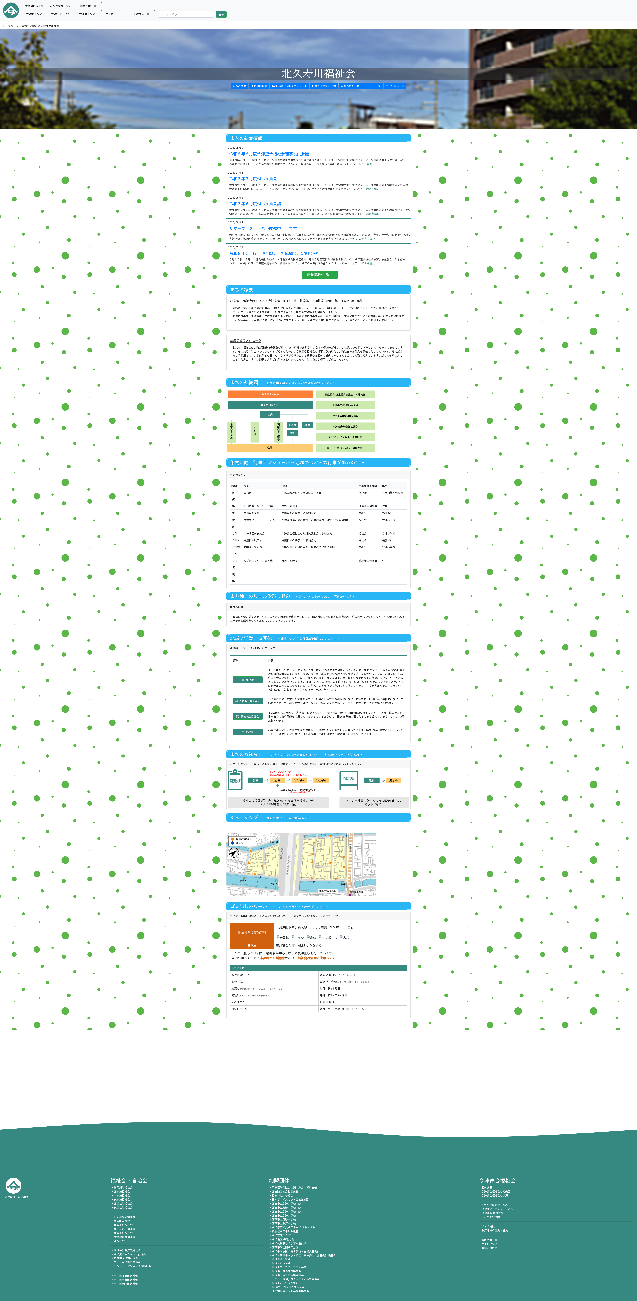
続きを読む (365, 164)
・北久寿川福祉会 (121, 1225)
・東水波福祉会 (120, 1199)
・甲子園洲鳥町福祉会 (124, 1279)
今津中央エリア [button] (60, 14)
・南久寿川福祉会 (121, 1233)
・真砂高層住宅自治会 (124, 1258)
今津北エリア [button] (34, 14)
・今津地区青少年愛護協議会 (286, 1275)
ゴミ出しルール (395, 86)
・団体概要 (485, 1187)
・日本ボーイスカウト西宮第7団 (288, 1199)
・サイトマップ (488, 1244)
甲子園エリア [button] (114, 14)
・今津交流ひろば (279, 1235)
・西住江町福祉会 (121, 1203)
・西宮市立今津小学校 (282, 1215)
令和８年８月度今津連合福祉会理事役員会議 (269, 154)
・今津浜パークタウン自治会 (128, 1254)
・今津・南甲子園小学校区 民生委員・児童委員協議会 (302, 1255)
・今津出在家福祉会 (122, 1237)
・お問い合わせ (488, 1248)
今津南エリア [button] (87, 14)
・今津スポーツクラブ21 (283, 1283)
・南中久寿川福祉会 (122, 1229)
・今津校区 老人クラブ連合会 (286, 1287)
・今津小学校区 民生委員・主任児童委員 (294, 1251)
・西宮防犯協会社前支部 (283, 1191)
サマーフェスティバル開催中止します (263, 228)
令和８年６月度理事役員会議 (255, 203)
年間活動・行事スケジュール (289, 86)
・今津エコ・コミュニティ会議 (287, 1267)
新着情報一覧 (88, 6)
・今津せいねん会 (279, 1263)
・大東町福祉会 (120, 1221)
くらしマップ (373, 86)
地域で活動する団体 (324, 86)
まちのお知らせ (350, 86)
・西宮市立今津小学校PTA (284, 1203)
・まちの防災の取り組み (493, 1205)
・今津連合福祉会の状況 (493, 1195)
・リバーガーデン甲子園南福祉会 (130, 1266)
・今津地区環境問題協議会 (284, 1271)
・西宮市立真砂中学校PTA (284, 1207)
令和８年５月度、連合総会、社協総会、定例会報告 (275, 253)
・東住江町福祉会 (121, 1207)
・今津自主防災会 (279, 1259)
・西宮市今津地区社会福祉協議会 (288, 1291)
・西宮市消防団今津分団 (283, 1247)
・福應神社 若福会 (280, 1195)
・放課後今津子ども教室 (283, 1231)
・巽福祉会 (117, 1241)
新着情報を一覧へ (319, 274)
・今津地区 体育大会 (491, 1213)
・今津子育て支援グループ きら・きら (291, 1227)
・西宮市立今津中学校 (282, 1223)
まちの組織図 (259, 86)
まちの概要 (239, 86)
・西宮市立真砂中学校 (282, 1219)
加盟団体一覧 (141, 14)
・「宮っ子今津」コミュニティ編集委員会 (294, 1279)
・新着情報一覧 (488, 1240)
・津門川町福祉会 (121, 1187)
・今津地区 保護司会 (281, 1239)
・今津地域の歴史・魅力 (493, 1230)
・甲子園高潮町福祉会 (124, 1275)
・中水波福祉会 (120, 1195)
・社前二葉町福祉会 (122, 1217)
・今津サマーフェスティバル (496, 1209)
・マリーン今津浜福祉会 (125, 1250)
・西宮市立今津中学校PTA (284, 1211)
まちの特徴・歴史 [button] (60, 6)
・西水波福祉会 (120, 1191)
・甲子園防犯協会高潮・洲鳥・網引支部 (292, 1187)
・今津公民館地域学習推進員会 (287, 1243)
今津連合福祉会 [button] (34, 6)
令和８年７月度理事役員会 (253, 178)
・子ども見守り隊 (489, 1217)
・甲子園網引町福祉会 (124, 1283)
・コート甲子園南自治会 (125, 1262)
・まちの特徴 (487, 1226)
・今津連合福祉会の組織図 (495, 1191)
